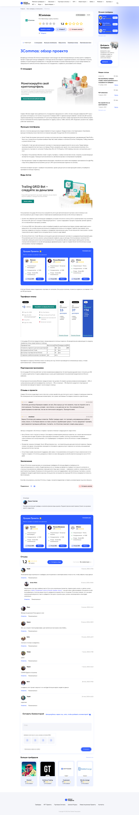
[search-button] (117, 3)
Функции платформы (50, 42)
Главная (23, 8)
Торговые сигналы (63, 1)
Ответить (23, 578)
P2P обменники (103, 92)
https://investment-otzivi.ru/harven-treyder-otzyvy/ (46, 590)
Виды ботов (62, 42)
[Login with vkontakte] (89, 714)
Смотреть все (86, 251)
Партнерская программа (87, 42)
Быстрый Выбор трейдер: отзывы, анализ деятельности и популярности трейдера (108, 80)
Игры (39, 4)
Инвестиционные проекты (88, 804)
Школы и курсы (72, 804)
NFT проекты (47, 804)
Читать (116, 85)
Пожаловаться (32, 578)
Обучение (51, 1)
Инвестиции (82, 1)
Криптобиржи (49, 4)
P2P (74, 1)
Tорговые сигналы (59, 804)
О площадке (38, 42)
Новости (101, 76)
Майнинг (99, 1)
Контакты (101, 804)
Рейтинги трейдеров (38, 1)
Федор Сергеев (32, 501)
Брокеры (109, 1)
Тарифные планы (73, 42)
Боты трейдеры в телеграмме (34, 8)
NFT (33, 4)
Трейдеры (38, 804)
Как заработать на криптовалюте (104, 103)
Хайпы (91, 1)
